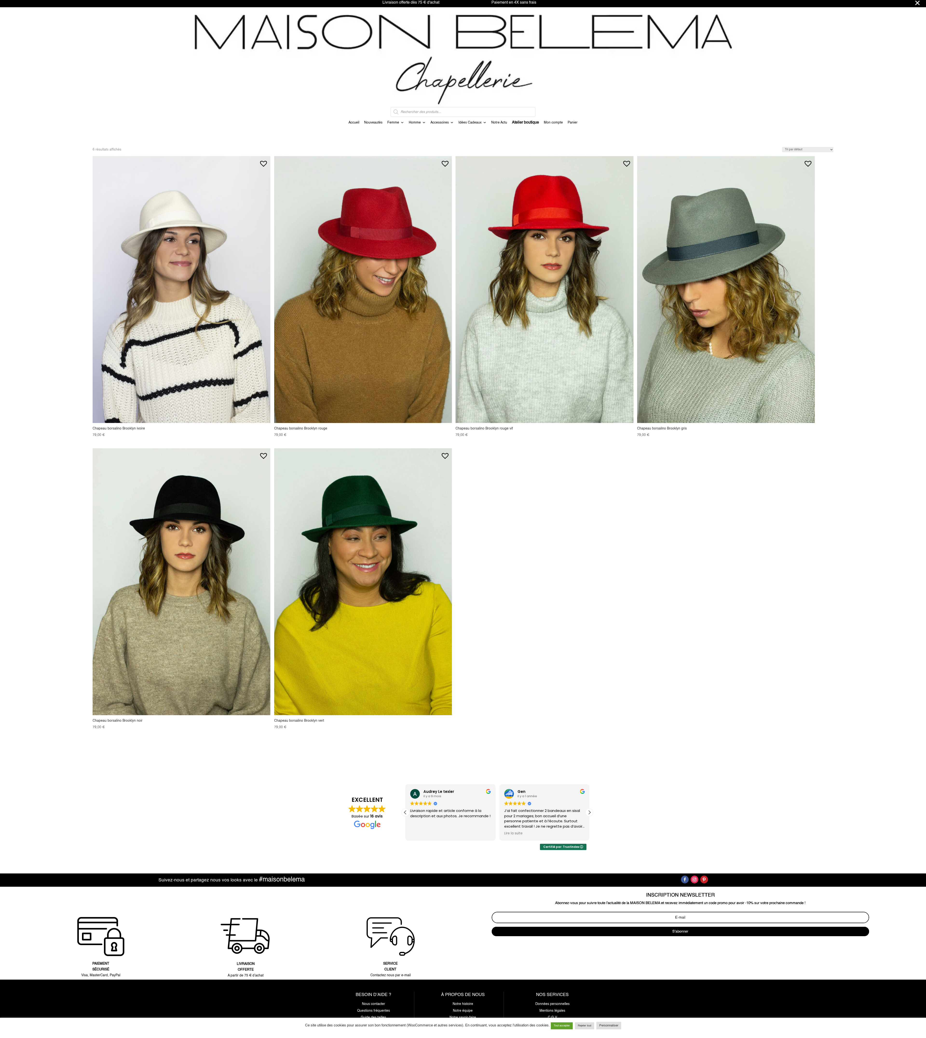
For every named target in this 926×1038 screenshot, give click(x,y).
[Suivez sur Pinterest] (704, 879)
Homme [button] (415, 122)
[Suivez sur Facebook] (685, 879)
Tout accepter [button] (562, 1025)
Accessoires (439, 122)
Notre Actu (499, 122)
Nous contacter (373, 1004)
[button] (263, 161)
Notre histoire (463, 1004)
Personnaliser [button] (608, 1025)
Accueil (353, 122)
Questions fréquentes (373, 1010)
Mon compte (553, 122)
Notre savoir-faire (462, 1017)
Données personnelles (552, 1004)
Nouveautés (373, 122)
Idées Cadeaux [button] (470, 122)
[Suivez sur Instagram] (694, 879)
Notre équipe (463, 1010)
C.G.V (552, 1017)
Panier (573, 122)
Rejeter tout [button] (584, 1025)
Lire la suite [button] (419, 833)
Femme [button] (393, 122)
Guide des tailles (373, 1017)
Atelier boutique (525, 123)
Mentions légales (552, 1010)
